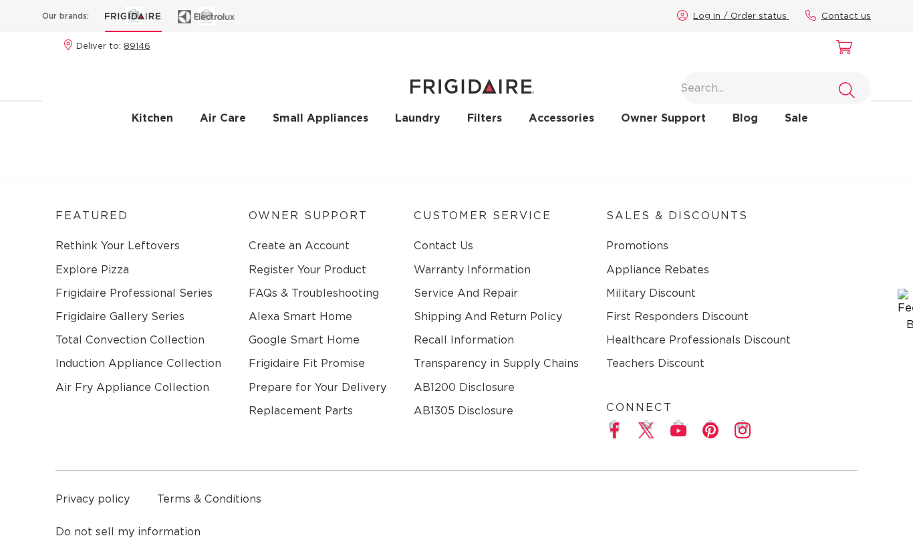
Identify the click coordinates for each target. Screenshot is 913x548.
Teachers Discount (655, 363)
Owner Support (663, 118)
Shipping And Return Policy (488, 316)
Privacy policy (92, 499)
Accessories (561, 118)
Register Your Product (307, 269)
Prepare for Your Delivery (317, 387)
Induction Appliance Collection (138, 363)
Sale (796, 118)
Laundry (417, 118)
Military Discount (651, 293)
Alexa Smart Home (300, 316)
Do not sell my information (128, 531)
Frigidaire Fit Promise (307, 363)
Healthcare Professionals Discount (698, 339)
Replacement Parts (301, 410)
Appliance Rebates (657, 269)
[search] (847, 90)
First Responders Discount (677, 316)
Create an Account (299, 245)
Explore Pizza (92, 269)
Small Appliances (320, 118)
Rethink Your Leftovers (117, 245)
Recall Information (464, 339)
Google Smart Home (304, 339)
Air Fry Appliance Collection (132, 387)
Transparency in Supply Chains (496, 363)
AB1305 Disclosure (463, 410)
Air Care (223, 118)
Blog (745, 118)
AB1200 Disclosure (464, 387)
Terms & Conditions (209, 499)
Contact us (846, 16)
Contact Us (443, 245)
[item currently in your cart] (840, 49)
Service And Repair (466, 293)
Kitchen (152, 118)
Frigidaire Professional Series (134, 293)
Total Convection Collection (130, 339)
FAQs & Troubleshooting (314, 293)
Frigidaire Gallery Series (119, 316)
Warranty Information (472, 269)
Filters (484, 118)
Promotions (637, 245)
